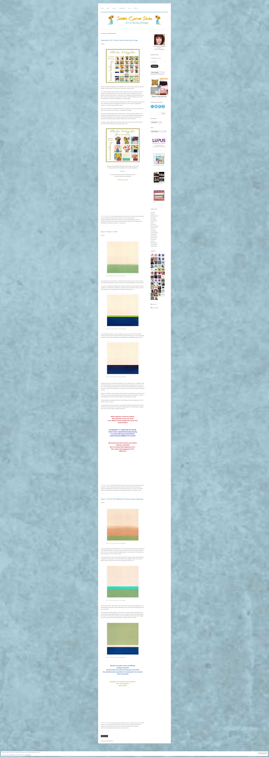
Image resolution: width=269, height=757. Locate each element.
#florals (108, 221)
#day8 (132, 726)
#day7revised (127, 726)
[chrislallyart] (156, 262)
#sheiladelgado (104, 222)
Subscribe (154, 66)
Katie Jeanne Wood (154, 225)
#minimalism (123, 221)
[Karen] (163, 262)
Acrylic (127, 216)
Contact (136, 8)
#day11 (129, 488)
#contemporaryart (117, 488)
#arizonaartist (120, 219)
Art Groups (131, 216)
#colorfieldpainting (131, 219)
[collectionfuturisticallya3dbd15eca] (156, 255)
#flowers (112, 221)
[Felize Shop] (156, 283)
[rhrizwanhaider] (156, 269)
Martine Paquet (154, 236)
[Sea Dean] (159, 280)
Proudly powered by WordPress (107, 740)
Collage (135, 216)
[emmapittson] (156, 273)
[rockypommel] (152, 273)
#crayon (137, 219)
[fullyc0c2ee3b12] (163, 283)
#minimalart (134, 488)
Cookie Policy (28, 754)
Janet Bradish (153, 219)
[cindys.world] (152, 255)
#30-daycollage (131, 217)
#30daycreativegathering (106, 219)
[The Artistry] (163, 294)
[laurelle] (159, 266)
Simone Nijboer (154, 242)
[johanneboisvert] (152, 291)
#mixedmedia (129, 221)
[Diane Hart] (152, 262)
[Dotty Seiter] (152, 287)
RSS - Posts (154, 304)
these (119, 98)
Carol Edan (153, 212)
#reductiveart (109, 490)
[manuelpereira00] (156, 287)
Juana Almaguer (154, 220)
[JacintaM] (152, 298)
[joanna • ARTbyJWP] (163, 276)
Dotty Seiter (153, 217)
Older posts (104, 736)
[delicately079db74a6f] (159, 258)
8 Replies (103, 43)
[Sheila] (156, 291)
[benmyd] (152, 283)
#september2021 (138, 221)
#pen (133, 221)
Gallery (114, 8)
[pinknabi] (159, 291)
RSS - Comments (155, 307)
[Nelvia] (159, 294)
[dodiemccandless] (152, 258)
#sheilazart (110, 222)
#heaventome (117, 221)
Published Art (122, 8)
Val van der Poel (154, 244)
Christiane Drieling (154, 215)
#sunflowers (115, 222)
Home (102, 8)
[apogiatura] (159, 283)
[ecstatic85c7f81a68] (163, 255)
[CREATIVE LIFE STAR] (156, 276)
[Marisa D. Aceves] (156, 294)
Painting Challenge (114, 217)
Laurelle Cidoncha (154, 232)
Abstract (124, 216)
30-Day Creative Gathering (116, 216)
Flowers (102, 217)
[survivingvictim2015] (152, 269)
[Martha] (152, 276)
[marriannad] (156, 298)
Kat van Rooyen (154, 227)
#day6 (122, 726)
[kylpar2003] (163, 269)
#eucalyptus (103, 221)
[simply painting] (159, 262)
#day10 (126, 488)
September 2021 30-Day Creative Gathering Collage (119, 40)
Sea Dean (152, 241)
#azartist (125, 219)
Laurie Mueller (154, 234)
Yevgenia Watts (154, 246)
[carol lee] (152, 280)
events (128, 98)
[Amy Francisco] (163, 291)
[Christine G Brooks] (156, 266)
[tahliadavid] (159, 269)
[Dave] (152, 266)
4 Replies (103, 235)
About (107, 8)
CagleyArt (153, 214)
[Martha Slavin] (159, 287)
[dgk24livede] (156, 280)
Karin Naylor (153, 224)
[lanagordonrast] (159, 273)
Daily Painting (141, 216)
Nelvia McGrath (154, 237)
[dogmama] (163, 280)
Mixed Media (107, 217)
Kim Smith (153, 229)
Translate (161, 74)
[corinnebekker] (156, 258)
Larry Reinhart (154, 231)
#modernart (103, 490)
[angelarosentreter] (159, 255)
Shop (129, 8)
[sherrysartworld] (159, 276)
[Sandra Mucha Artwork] (163, 266)
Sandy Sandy (153, 239)
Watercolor (120, 217)
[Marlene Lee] (152, 294)
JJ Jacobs (152, 222)
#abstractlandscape (130, 486)
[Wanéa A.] (163, 273)
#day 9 (122, 488)
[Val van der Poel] (163, 258)
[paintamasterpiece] (163, 287)
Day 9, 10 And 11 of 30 (109, 232)
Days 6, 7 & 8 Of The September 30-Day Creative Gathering (122, 499)
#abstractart (114, 219)
